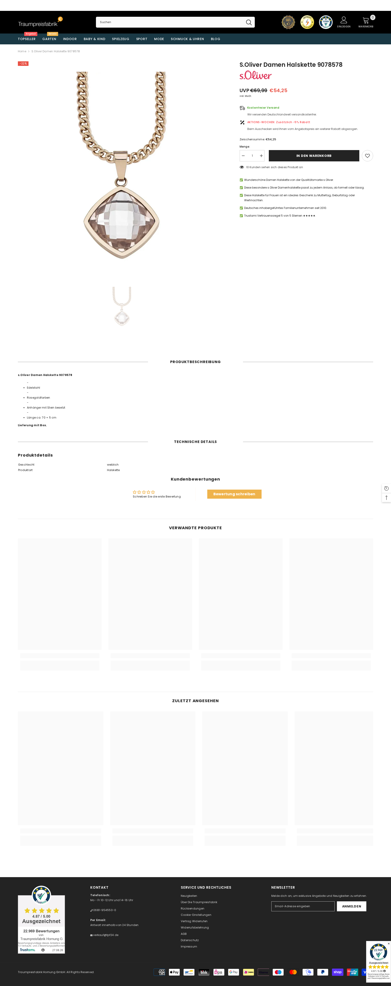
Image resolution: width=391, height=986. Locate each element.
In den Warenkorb (313, 155)
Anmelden (351, 906)
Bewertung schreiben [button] (234, 494)
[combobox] (169, 22)
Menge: (245, 146)
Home (22, 51)
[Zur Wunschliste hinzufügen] (367, 155)
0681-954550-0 (104, 910)
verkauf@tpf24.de (105, 935)
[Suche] (175, 22)
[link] (59, 655)
